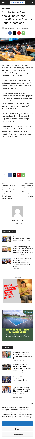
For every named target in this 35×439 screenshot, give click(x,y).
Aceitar (17, 424)
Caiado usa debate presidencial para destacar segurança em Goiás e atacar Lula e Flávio (22, 378)
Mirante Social (10, 28)
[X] (14, 33)
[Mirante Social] (3, 28)
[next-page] (6, 272)
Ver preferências (17, 434)
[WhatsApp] (23, 33)
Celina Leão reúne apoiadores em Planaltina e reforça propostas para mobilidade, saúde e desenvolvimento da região (22, 262)
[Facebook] (10, 33)
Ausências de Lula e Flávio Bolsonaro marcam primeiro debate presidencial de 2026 (21, 389)
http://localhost (17, 223)
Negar (17, 429)
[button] (32, 404)
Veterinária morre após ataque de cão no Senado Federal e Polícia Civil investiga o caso (22, 238)
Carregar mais (17, 397)
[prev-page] (3, 272)
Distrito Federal (6, 8)
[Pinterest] (19, 33)
